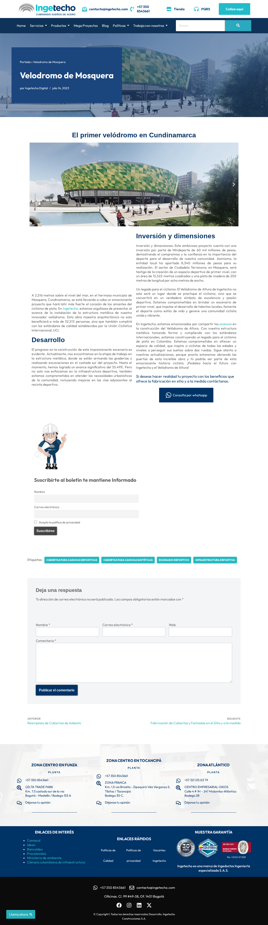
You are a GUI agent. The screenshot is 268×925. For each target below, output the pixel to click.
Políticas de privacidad (133, 855)
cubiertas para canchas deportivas (71, 560)
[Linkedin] (139, 905)
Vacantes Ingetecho (159, 855)
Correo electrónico (46, 507)
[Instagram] (129, 905)
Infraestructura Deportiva (215, 560)
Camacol (33, 840)
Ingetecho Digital (36, 88)
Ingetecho (70, 308)
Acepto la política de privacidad (59, 522)
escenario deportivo (174, 560)
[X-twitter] (149, 905)
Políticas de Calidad (108, 855)
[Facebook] (119, 905)
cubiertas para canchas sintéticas (128, 560)
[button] (34, 184)
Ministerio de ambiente (44, 858)
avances (225, 324)
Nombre (39, 492)
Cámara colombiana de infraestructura (56, 862)
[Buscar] (238, 25)
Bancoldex (35, 849)
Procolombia (36, 854)
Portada (25, 62)
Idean (31, 845)
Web (172, 625)
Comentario (46, 641)
